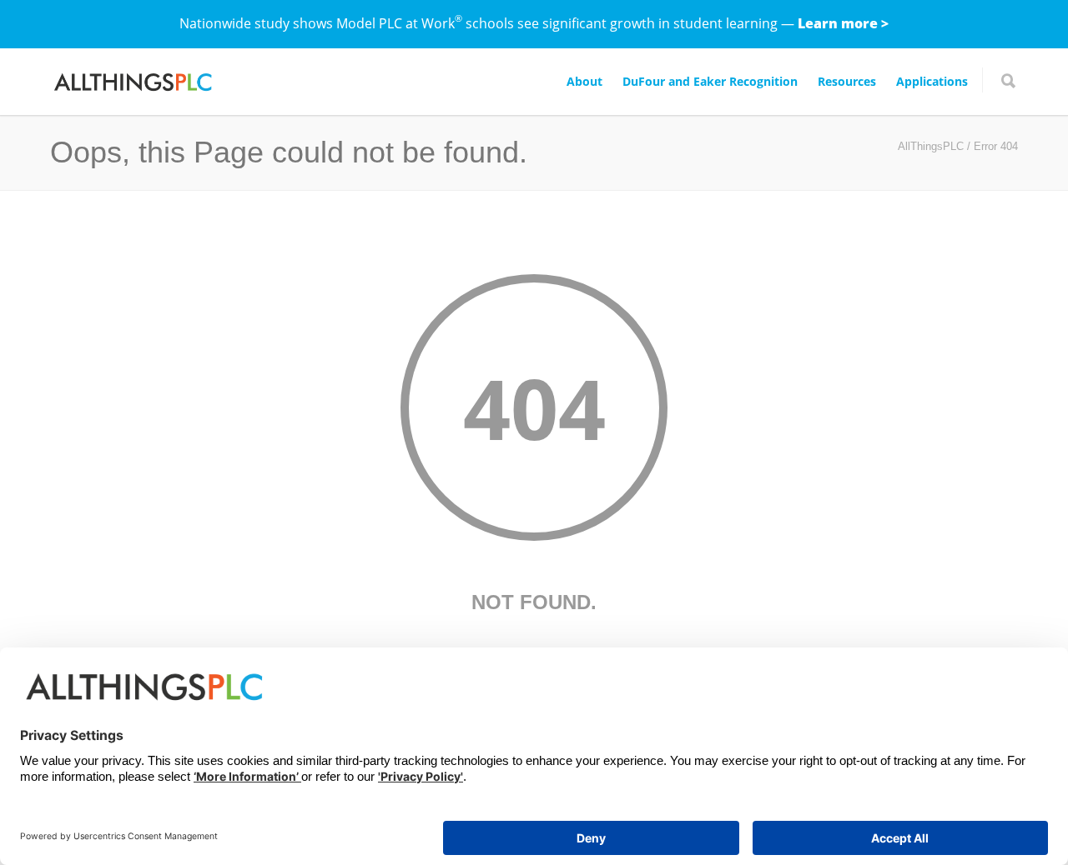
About (584, 81)
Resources (847, 81)
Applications (932, 81)
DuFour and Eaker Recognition (710, 81)
